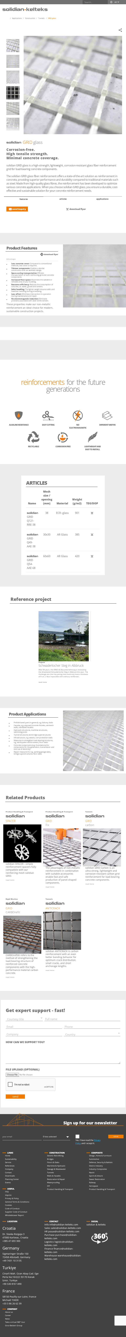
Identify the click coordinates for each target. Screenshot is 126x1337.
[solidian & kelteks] (25, 9)
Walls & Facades (54, 1176)
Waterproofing (53, 1182)
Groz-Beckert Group (13, 1325)
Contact (8, 1172)
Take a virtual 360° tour (15, 1322)
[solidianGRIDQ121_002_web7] (12, 61)
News (7, 1319)
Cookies (8, 1205)
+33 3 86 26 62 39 (11, 1303)
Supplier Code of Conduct (16, 1212)
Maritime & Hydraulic (56, 1166)
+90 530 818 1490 (11, 1283)
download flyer (77, 209)
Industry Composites (98, 1169)
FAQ (7, 1191)
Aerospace (93, 1186)
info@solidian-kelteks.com (63, 1224)
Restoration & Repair (56, 1179)
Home (7, 1155)
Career (8, 1315)
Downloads (10, 1176)
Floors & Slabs (53, 1162)
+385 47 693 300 (11, 1240)
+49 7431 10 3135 (11, 1260)
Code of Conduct (12, 1208)
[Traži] (106, 2)
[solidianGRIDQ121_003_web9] (12, 77)
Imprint (8, 1195)
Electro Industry (96, 1166)
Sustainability (11, 1159)
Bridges (50, 1159)
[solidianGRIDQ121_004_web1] (12, 92)
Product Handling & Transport (60, 1189)
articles (63, 199)
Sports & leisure (96, 1176)
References (9, 1166)
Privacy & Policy (12, 1198)
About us (9, 1312)
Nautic (91, 1172)
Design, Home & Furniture (100, 1155)
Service (8, 1162)
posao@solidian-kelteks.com (63, 1231)
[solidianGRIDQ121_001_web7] (12, 45)
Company (9, 1169)
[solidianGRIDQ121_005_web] (12, 108)
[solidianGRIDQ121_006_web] (12, 124)
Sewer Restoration (97, 1179)
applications (102, 199)
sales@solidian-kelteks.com (66, 1228)
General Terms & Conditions (17, 1202)
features (24, 199)
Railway (92, 1182)
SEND (15, 1096)
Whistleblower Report (14, 1215)
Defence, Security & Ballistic (101, 1162)
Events (8, 1182)
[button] (120, 8)
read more (43, 682)
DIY (48, 1186)
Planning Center (12, 1179)
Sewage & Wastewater (56, 1169)
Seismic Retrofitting (55, 1155)
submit (116, 1136)
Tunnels (50, 1172)
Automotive (94, 1159)
